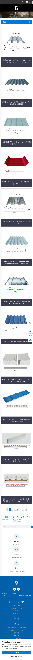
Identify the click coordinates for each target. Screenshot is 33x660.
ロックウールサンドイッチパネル (16, 627)
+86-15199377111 (16, 544)
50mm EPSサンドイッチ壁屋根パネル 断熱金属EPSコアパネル (16, 420)
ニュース (16, 616)
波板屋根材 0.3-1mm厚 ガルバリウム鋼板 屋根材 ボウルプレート (16, 143)
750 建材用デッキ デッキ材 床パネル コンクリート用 (17, 223)
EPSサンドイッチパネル (17, 630)
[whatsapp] (30, 331)
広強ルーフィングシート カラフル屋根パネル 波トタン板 (16, 183)
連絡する (16, 619)
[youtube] (18, 589)
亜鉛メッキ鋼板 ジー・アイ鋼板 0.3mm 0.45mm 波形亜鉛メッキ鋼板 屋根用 (16, 263)
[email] (30, 335)
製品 (22, 16)
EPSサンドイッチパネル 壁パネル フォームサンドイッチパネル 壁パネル (16, 380)
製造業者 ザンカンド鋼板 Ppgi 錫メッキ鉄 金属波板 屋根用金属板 (16, 103)
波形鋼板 (16, 633)
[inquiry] (30, 323)
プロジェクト (17, 613)
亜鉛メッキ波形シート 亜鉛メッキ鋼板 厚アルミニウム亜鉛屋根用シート (16, 303)
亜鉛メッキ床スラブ (16, 638)
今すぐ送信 (32, 526)
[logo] (16, 8)
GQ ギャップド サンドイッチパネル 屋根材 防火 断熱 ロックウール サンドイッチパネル (16, 500)
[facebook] (14, 589)
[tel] (30, 327)
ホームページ (15, 16)
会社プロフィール (16, 608)
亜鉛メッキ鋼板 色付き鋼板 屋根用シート (17, 341)
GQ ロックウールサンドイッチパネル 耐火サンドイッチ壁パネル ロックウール (16, 460)
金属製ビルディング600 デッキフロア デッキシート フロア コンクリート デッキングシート (16, 62)
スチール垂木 (17, 635)
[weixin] (30, 340)
